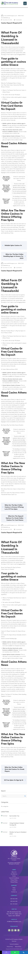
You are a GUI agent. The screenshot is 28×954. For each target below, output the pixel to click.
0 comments (19, 19)
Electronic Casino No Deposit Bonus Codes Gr (13, 492)
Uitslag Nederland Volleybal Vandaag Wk (16, 824)
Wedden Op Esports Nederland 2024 (17, 833)
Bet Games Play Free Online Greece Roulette (12, 425)
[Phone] (23, 952)
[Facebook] (9, 930)
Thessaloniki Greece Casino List (9, 494)
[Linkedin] (18, 930)
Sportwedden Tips (14, 816)
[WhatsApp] (15, 952)
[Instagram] (12, 930)
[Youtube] (15, 930)
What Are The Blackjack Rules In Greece (11, 83)
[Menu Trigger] (25, 3)
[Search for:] (14, 796)
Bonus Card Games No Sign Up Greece (11, 567)
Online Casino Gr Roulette (7, 569)
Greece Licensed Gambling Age (9, 638)
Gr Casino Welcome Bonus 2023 (9, 369)
